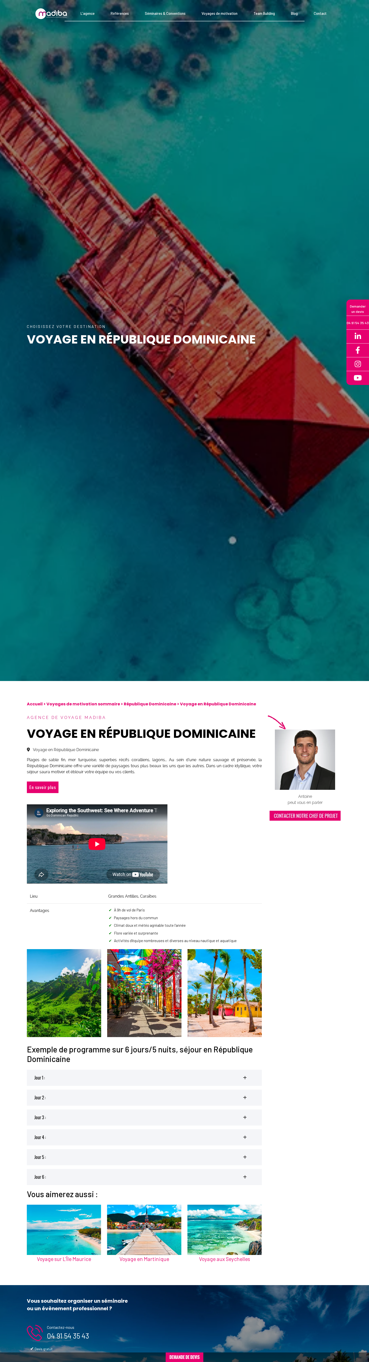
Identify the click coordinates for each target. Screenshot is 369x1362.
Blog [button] (294, 13)
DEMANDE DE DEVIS (184, 1357)
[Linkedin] (357, 337)
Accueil (35, 704)
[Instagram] (357, 364)
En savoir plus (42, 787)
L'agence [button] (88, 13)
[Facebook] (357, 350)
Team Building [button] (264, 13)
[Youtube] (357, 378)
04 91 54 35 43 (68, 1335)
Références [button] (120, 13)
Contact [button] (320, 13)
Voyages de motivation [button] (219, 13)
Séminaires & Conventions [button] (165, 13)
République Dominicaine (150, 704)
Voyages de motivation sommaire (83, 704)
